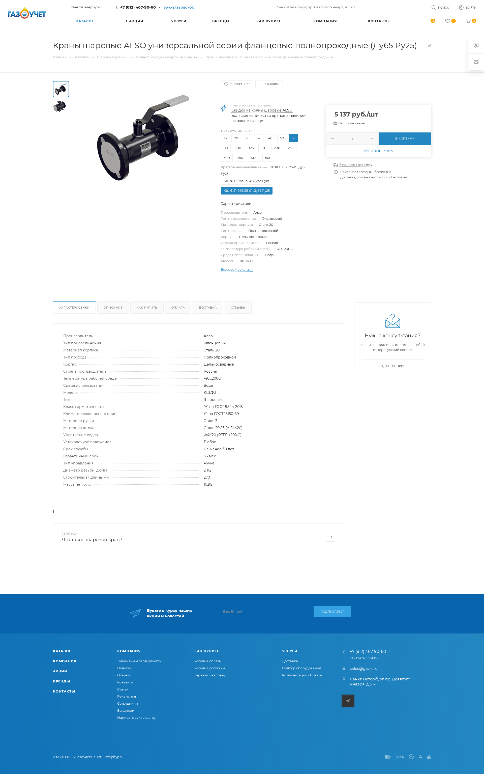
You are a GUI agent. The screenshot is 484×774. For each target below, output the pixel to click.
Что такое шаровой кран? (92, 539)
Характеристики (74, 307)
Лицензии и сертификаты (139, 661)
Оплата (178, 307)
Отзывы (238, 307)
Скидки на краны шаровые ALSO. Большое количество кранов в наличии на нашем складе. (268, 115)
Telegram (348, 701)
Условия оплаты (208, 661)
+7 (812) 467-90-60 (138, 7)
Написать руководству (136, 717)
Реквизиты (126, 696)
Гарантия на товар (210, 675)
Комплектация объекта (302, 675)
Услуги (289, 651)
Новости (124, 668)
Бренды (61, 681)
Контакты (64, 691)
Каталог (62, 651)
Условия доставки (209, 668)
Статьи (123, 689)
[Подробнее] (330, 537)
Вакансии (125, 710)
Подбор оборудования (301, 668)
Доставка (208, 307)
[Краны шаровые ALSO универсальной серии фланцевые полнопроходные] (143, 138)
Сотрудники (127, 703)
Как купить (147, 307)
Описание (113, 307)
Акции (60, 671)
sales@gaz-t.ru (364, 668)
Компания (64, 661)
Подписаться (332, 611)
